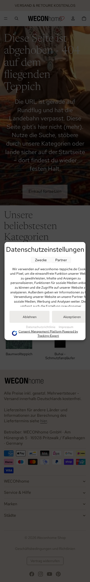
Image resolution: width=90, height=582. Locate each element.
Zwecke (41, 259)
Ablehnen (29, 316)
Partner (61, 259)
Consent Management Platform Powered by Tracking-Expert (48, 333)
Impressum (66, 327)
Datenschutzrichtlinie (41, 327)
